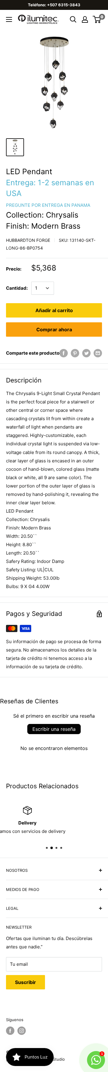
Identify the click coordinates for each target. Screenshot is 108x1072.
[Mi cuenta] (85, 19)
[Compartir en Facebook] (63, 353)
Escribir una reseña (54, 729)
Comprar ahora (54, 329)
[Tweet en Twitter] (86, 353)
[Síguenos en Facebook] (10, 1031)
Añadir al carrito (54, 310)
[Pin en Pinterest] (75, 353)
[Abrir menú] (9, 19)
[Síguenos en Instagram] (21, 1031)
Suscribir (25, 982)
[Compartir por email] (98, 353)
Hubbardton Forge (28, 240)
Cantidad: (17, 288)
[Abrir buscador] (73, 19)
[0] (97, 19)
